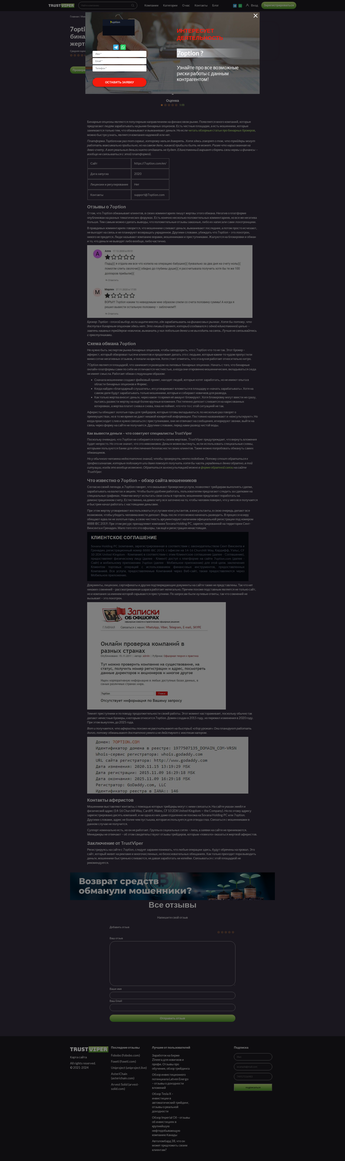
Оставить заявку (119, 82)
